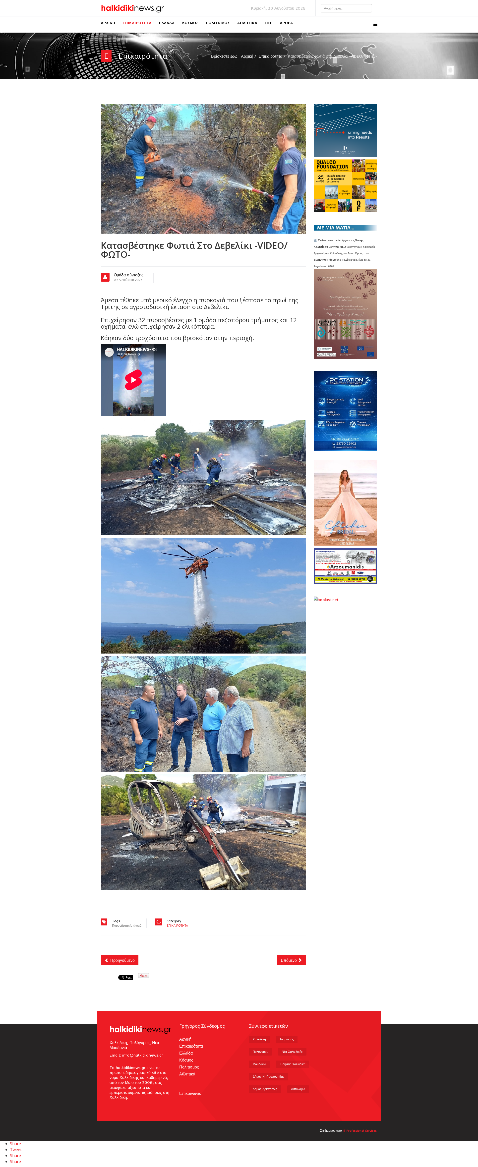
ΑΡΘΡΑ (286, 23)
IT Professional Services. (360, 1130)
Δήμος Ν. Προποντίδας (268, 1076)
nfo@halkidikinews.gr (143, 1055)
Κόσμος (190, 23)
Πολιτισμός (218, 23)
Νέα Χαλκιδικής (292, 1052)
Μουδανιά (259, 1064)
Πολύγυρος (260, 1052)
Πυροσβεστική (121, 925)
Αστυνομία (298, 1089)
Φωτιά (137, 925)
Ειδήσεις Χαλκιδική (292, 1064)
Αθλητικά (247, 23)
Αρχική (108, 23)
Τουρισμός (287, 1039)
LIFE (268, 23)
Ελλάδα (167, 23)
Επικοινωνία (190, 1093)
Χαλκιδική (259, 1039)
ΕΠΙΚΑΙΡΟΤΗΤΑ (177, 925)
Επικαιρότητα (137, 23)
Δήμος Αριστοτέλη (265, 1089)
